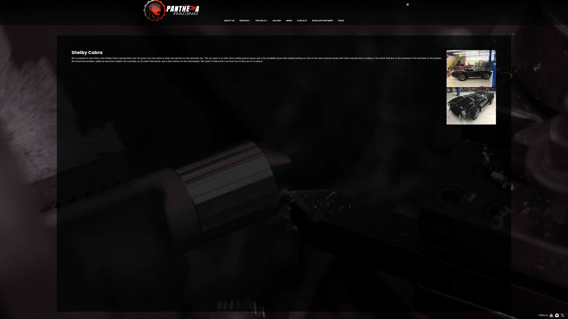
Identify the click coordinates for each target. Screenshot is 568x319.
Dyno (341, 20)
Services (244, 20)
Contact (302, 20)
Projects (261, 20)
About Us (229, 20)
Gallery (276, 20)
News (289, 20)
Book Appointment (322, 20)
